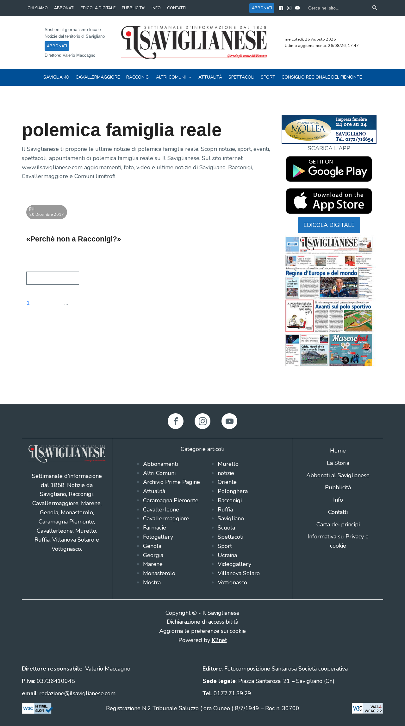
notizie (226, 473)
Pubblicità (338, 487)
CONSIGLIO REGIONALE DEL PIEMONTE (322, 77)
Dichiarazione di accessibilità (202, 622)
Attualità (210, 77)
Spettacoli (241, 77)
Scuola (226, 527)
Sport (268, 77)
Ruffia (225, 509)
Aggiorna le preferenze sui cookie (202, 631)
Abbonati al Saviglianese (338, 475)
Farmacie (154, 527)
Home (338, 450)
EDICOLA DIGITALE (98, 7)
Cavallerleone (161, 509)
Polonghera (233, 491)
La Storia (338, 463)
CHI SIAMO (38, 7)
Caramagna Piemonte (170, 500)
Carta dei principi (338, 524)
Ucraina (227, 555)
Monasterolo (159, 573)
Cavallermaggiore (98, 77)
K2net (219, 640)
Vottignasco (232, 582)
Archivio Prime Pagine (171, 482)
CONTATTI (176, 7)
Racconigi (138, 77)
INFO (156, 7)
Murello (228, 464)
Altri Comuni (171, 77)
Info (338, 500)
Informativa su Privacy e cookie (338, 541)
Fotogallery (158, 537)
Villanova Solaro (239, 573)
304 (101, 302)
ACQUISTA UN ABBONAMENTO (329, 387)
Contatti (338, 512)
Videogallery (234, 564)
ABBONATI (64, 7)
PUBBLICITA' (133, 7)
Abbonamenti (160, 464)
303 (82, 302)
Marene (153, 564)
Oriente (227, 482)
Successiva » (129, 302)
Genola (152, 546)
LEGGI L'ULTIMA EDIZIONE (329, 378)
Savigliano (56, 77)
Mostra (152, 582)
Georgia (153, 555)
